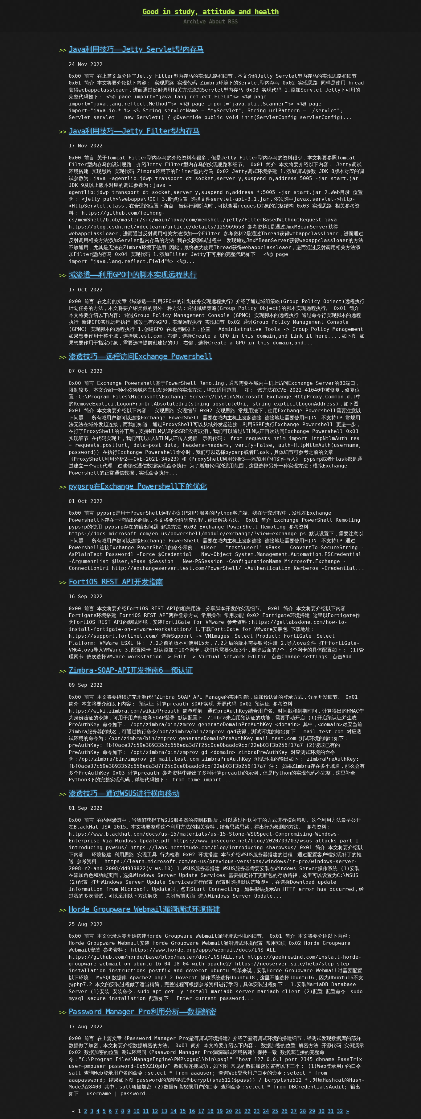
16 (192, 1111)
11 (146, 1111)
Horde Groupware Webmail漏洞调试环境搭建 (144, 909)
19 (220, 1111)
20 (229, 1111)
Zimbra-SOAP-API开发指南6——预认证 (131, 670)
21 (238, 1111)
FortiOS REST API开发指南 (116, 582)
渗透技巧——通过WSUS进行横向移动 (124, 793)
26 (284, 1111)
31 (331, 1111)
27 (294, 1111)
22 (247, 1111)
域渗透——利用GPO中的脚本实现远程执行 (133, 274)
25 (275, 1111)
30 (321, 1111)
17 (201, 1111)
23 (257, 1111)
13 (164, 1111)
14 (173, 1111)
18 (210, 1111)
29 (312, 1111)
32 (340, 1111)
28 (303, 1111)
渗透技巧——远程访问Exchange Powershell (140, 356)
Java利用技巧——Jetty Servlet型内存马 (136, 49)
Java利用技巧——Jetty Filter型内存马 (134, 131)
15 (183, 1111)
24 (266, 1111)
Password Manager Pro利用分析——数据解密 (142, 1011)
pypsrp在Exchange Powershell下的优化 (138, 486)
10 (136, 1111)
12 (155, 1111)
